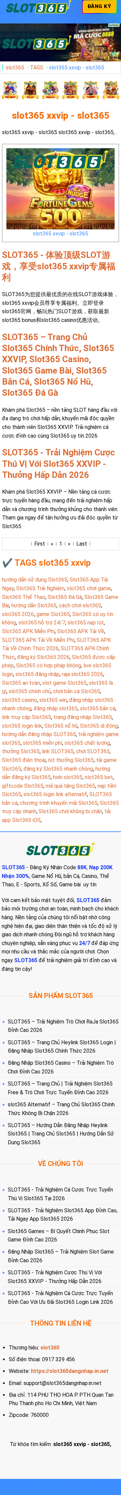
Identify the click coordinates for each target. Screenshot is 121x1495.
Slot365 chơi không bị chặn (70, 811)
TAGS (36, 67)
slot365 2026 (18, 614)
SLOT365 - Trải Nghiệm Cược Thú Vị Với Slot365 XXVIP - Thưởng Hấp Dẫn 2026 (58, 463)
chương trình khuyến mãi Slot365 (58, 803)
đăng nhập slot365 (56, 708)
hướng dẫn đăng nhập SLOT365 (39, 734)
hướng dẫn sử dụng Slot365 (34, 579)
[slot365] (38, 6)
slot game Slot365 (64, 683)
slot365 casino (19, 700)
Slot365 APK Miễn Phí (28, 631)
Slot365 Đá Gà (65, 597)
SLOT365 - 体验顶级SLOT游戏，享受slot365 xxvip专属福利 (58, 266)
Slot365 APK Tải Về (80, 631)
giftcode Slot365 (22, 786)
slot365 (15, 67)
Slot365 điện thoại (24, 760)
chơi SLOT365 (93, 751)
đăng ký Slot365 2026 (43, 657)
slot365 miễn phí (42, 743)
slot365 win (53, 700)
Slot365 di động (99, 726)
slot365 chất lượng (87, 743)
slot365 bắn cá (97, 708)
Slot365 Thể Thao (23, 597)
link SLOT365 (58, 751)
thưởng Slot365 (21, 751)
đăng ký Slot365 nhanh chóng (58, 769)
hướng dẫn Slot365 (33, 605)
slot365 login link (22, 726)
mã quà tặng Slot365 (70, 786)
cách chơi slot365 (80, 605)
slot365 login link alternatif (55, 794)
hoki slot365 (67, 777)
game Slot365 (53, 614)
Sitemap (90, 1486)
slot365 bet (99, 777)
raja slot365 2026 (82, 674)
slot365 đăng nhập (37, 674)
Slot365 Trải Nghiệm (40, 588)
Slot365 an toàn (21, 683)
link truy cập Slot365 (26, 717)
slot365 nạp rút (86, 622)
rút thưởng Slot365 (71, 760)
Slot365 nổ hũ (61, 726)
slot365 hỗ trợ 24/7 (41, 622)
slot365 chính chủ (30, 691)
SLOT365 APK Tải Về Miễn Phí (38, 640)
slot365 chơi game (89, 588)
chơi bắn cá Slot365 (76, 691)
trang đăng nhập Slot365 (82, 717)
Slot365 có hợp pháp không (48, 665)
